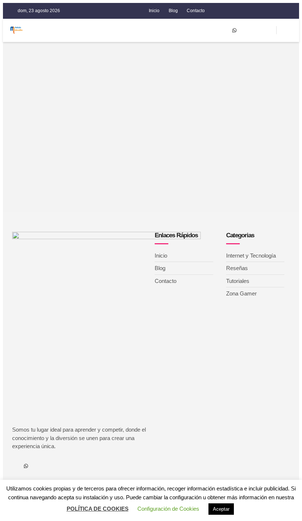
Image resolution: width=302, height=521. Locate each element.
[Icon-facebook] (223, 30)
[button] (208, 30)
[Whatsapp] (234, 30)
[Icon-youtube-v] (245, 30)
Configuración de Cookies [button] (168, 509)
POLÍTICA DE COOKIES (98, 509)
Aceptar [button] (221, 509)
